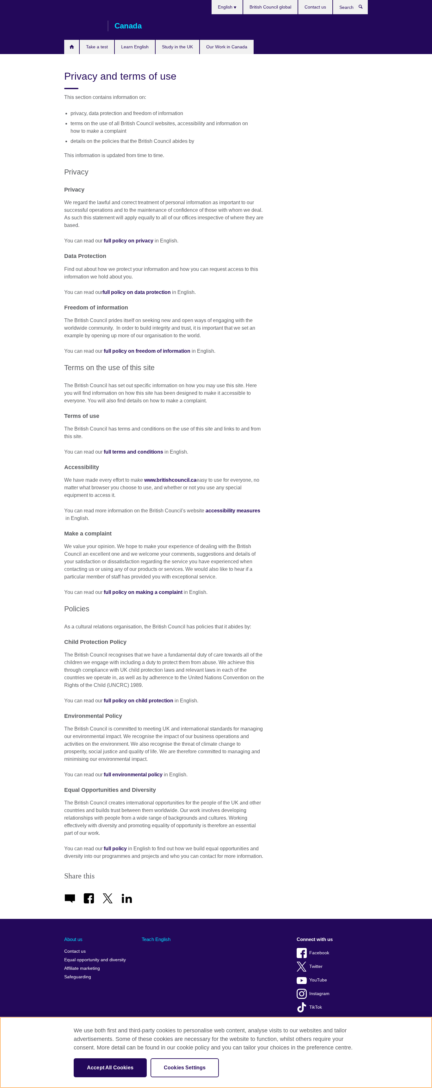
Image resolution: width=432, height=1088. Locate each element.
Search (364, 8)
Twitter (316, 966)
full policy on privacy (128, 240)
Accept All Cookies (110, 1067)
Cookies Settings (185, 1067)
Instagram (319, 993)
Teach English (156, 939)
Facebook (319, 952)
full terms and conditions (133, 452)
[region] (216, 1052)
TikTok (315, 1007)
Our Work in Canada (226, 46)
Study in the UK (177, 46)
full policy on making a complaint (143, 592)
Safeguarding (77, 977)
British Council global (270, 6)
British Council (83, 26)
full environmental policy (133, 774)
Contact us (315, 6)
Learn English (135, 46)
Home (71, 47)
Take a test (97, 46)
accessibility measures (233, 510)
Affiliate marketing (82, 968)
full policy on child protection (138, 700)
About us (73, 939)
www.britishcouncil (170, 480)
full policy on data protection (136, 292)
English (226, 6)
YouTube (318, 980)
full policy (115, 848)
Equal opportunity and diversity (95, 959)
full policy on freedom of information (147, 351)
